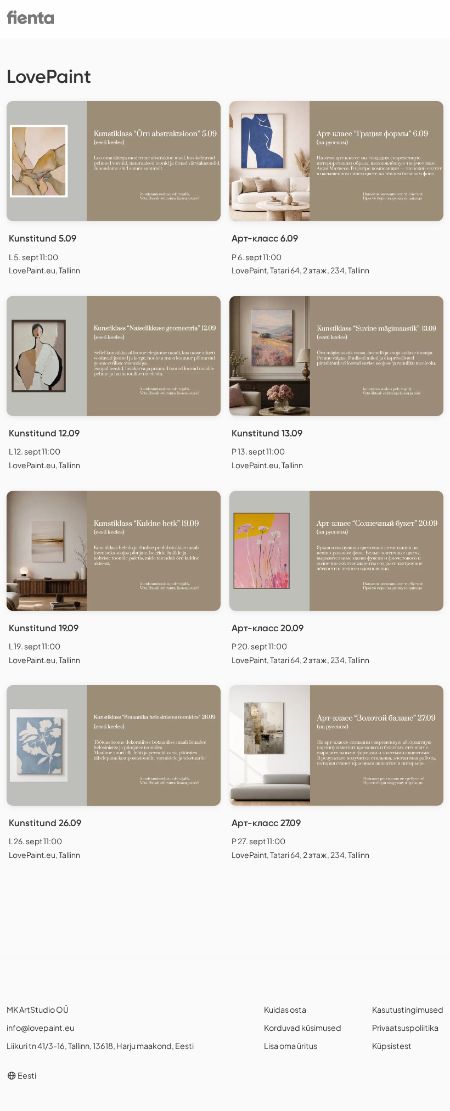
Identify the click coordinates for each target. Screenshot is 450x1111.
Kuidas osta (285, 1009)
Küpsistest (392, 1046)
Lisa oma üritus (290, 1046)
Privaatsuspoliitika (405, 1028)
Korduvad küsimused (302, 1028)
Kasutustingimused (407, 1009)
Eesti (26, 1075)
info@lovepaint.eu (40, 1028)
